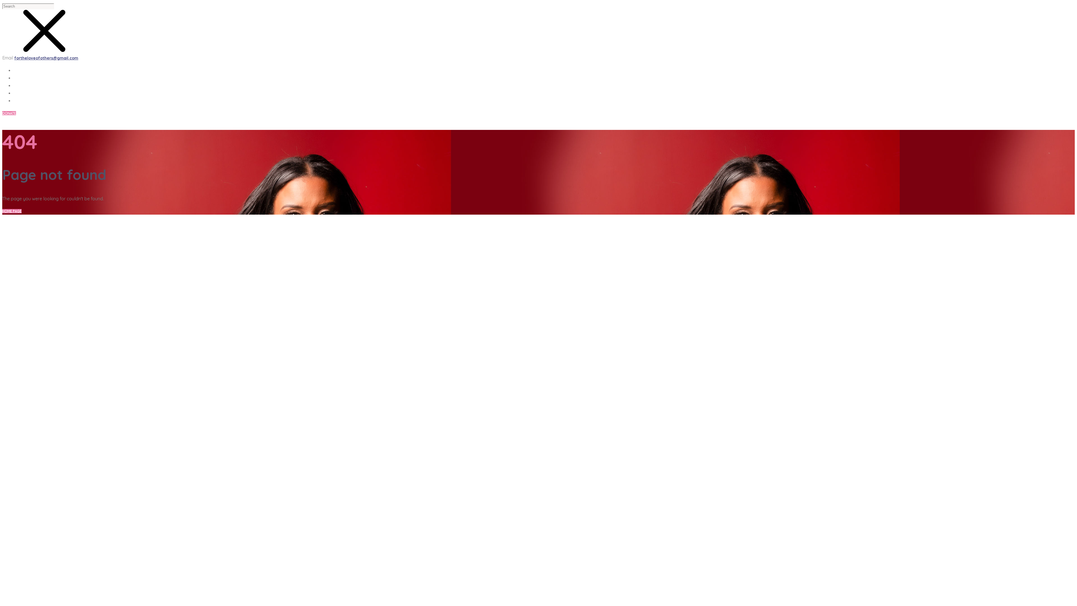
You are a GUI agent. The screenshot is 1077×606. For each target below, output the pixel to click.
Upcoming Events (31, 93)
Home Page (12, 211)
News (18, 85)
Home (18, 70)
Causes (20, 78)
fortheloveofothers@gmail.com (46, 58)
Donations (24, 100)
